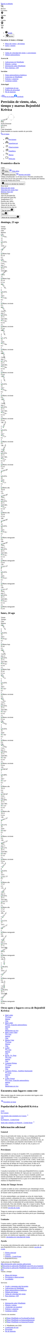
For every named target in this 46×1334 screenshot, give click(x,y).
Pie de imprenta (10, 92)
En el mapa (5, 134)
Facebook (20, 96)
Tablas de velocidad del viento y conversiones (20, 53)
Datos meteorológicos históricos (16, 75)
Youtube (31, 1322)
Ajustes (11, 36)
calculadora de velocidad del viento (18, 1237)
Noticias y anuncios (11, 79)
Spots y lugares (10, 45)
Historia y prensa (11, 64)
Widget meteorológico (12, 55)
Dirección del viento (8, 188)
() (9, 190)
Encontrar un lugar (9, 1102)
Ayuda (10, 33)
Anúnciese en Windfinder (13, 77)
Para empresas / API (12, 68)
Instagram (31, 1320)
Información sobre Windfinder (15, 66)
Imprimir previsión (9, 174)
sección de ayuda (14, 1208)
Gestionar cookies (11, 81)
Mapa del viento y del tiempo (15, 44)
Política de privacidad (12, 90)
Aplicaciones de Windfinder (14, 62)
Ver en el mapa (9, 96)
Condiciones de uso (11, 88)
